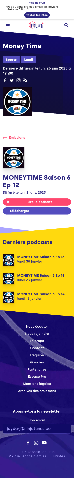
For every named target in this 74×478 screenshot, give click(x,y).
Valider (59, 428)
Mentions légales (37, 384)
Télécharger (19, 211)
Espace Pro (37, 377)
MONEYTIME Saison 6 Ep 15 (40, 275)
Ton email (37, 420)
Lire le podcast (40, 202)
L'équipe (37, 355)
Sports (11, 60)
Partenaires (37, 369)
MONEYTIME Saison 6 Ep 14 (41, 294)
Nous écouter (37, 327)
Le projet (37, 341)
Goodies (37, 362)
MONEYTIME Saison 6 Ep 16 (40, 257)
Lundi (28, 60)
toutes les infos (37, 15)
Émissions (17, 138)
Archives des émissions (37, 391)
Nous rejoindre (37, 334)
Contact (37, 348)
